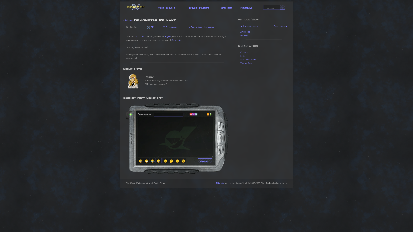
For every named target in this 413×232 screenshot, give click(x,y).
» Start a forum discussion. (201, 27)
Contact (244, 52)
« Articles (127, 20)
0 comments (171, 27)
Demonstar (176, 40)
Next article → (280, 26)
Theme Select (246, 63)
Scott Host (140, 36)
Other (226, 7)
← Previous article (249, 26)
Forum (246, 7)
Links (242, 56)
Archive (243, 35)
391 (152, 27)
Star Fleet (199, 7)
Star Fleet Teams (248, 59)
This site (220, 183)
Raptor (168, 36)
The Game (167, 7)
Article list (245, 32)
